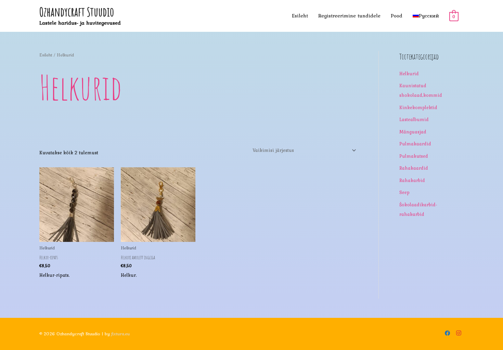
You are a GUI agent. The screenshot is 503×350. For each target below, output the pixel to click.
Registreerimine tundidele (349, 16)
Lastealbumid (414, 119)
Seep (404, 192)
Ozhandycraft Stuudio (76, 12)
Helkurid (409, 73)
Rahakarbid (412, 180)
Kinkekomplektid (418, 107)
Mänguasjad (412, 131)
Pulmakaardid (415, 143)
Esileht (300, 16)
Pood (396, 16)
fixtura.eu (120, 333)
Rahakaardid (413, 168)
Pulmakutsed (413, 156)
